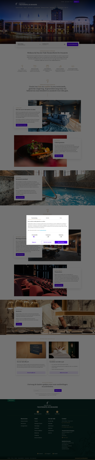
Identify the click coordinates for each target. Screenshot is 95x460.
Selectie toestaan (47, 242)
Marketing (61, 235)
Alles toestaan (61, 242)
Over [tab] (61, 218)
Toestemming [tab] (34, 218)
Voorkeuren (48, 235)
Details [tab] (47, 218)
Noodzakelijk (34, 235)
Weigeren (34, 242)
